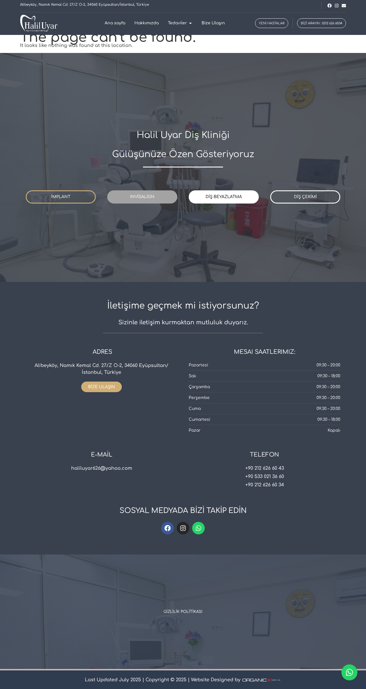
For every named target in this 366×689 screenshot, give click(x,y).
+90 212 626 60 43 (264, 468)
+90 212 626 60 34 (264, 484)
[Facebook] (167, 528)
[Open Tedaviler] (190, 23)
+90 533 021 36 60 (264, 476)
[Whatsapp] (198, 528)
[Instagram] (183, 528)
